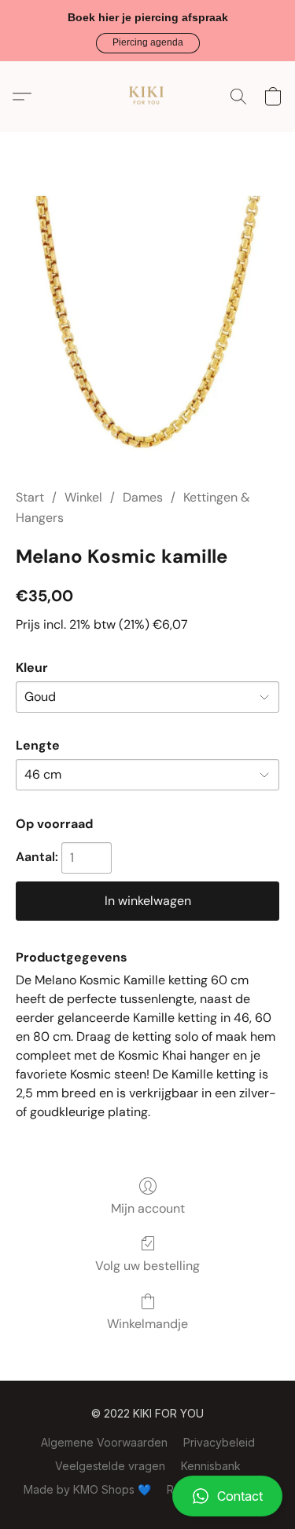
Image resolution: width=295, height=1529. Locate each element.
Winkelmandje (147, 1324)
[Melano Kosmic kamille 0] (147, 329)
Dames (143, 497)
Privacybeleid (219, 1442)
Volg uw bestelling (147, 1265)
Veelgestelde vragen (110, 1465)
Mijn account (148, 1208)
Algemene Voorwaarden (104, 1442)
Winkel (83, 497)
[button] (148, 43)
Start (30, 497)
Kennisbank (211, 1465)
